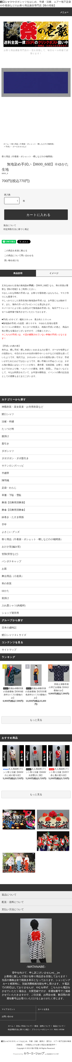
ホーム (6, 144)
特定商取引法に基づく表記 (16, 229)
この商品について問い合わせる (19, 255)
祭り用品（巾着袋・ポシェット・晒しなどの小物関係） (33, 144)
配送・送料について (42, 1026)
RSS (56, 1029)
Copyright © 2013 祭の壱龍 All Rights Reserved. (36, 1048)
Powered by (18, 1054)
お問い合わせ (7, 1016)
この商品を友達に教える (15, 250)
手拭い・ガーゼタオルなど (16, 147)
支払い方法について (24, 1026)
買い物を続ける (11, 260)
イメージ (54, 273)
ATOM (61, 1029)
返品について (9, 225)
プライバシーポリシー (40, 1029)
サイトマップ (9, 649)
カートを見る (43, 1009)
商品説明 (18, 273)
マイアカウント (8, 1009)
